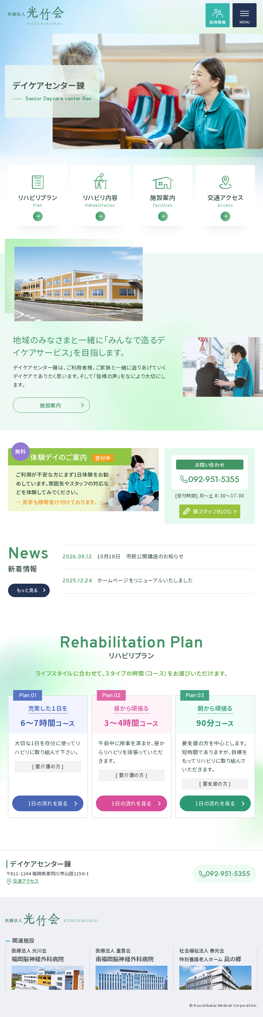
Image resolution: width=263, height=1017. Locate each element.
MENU (245, 22)
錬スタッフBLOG (212, 511)
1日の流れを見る (48, 803)
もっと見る (27, 590)
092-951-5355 (213, 479)
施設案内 (50, 405)
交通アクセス (26, 881)
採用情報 (217, 22)
